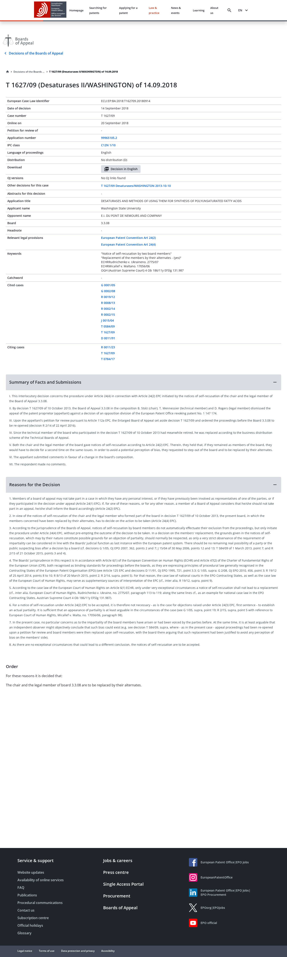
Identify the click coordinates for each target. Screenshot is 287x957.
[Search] (229, 10)
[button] (143, 382)
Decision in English (124, 169)
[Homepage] (7, 71)
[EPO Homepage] (50, 10)
